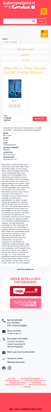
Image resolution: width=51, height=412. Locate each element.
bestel (41, 119)
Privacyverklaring (12, 380)
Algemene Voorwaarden (30, 378)
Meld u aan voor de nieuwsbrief (20, 352)
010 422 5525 (16, 320)
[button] (11, 106)
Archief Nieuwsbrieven (14, 385)
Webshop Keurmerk (16, 362)
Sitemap (27, 387)
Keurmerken (36, 383)
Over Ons (12, 378)
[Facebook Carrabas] (4, 368)
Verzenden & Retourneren (35, 380)
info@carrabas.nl (14, 333)
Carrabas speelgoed (15, 341)
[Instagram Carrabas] (10, 368)
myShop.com (29, 269)
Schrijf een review (15, 358)
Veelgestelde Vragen (18, 383)
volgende (24, 55)
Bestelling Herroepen (38, 385)
